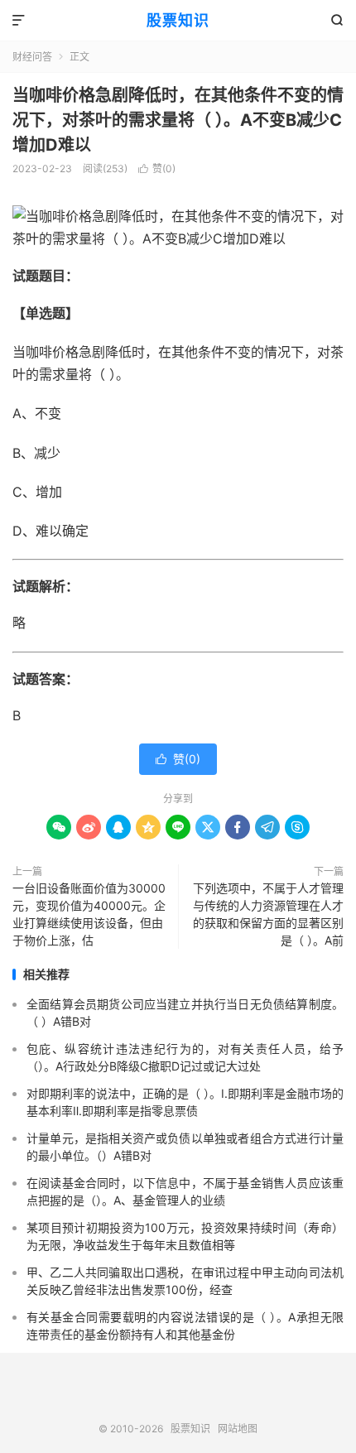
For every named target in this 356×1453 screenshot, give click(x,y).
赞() (157, 168)
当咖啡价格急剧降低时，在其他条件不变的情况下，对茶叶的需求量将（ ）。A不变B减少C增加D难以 (178, 120)
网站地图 (237, 1428)
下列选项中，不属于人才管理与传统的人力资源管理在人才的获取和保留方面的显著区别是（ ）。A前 (268, 914)
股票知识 (178, 20)
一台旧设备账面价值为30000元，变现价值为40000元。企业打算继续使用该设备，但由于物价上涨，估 (89, 914)
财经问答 (32, 57)
